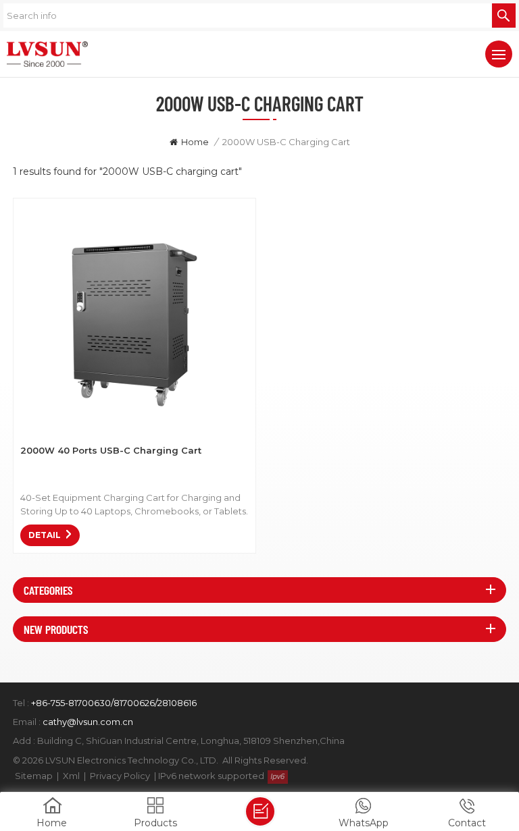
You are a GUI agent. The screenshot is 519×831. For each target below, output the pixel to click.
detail (44, 535)
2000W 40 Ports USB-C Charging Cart (110, 450)
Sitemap (34, 775)
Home (195, 141)
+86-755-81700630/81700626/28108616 (114, 702)
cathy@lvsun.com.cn (88, 721)
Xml (71, 775)
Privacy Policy (120, 775)
